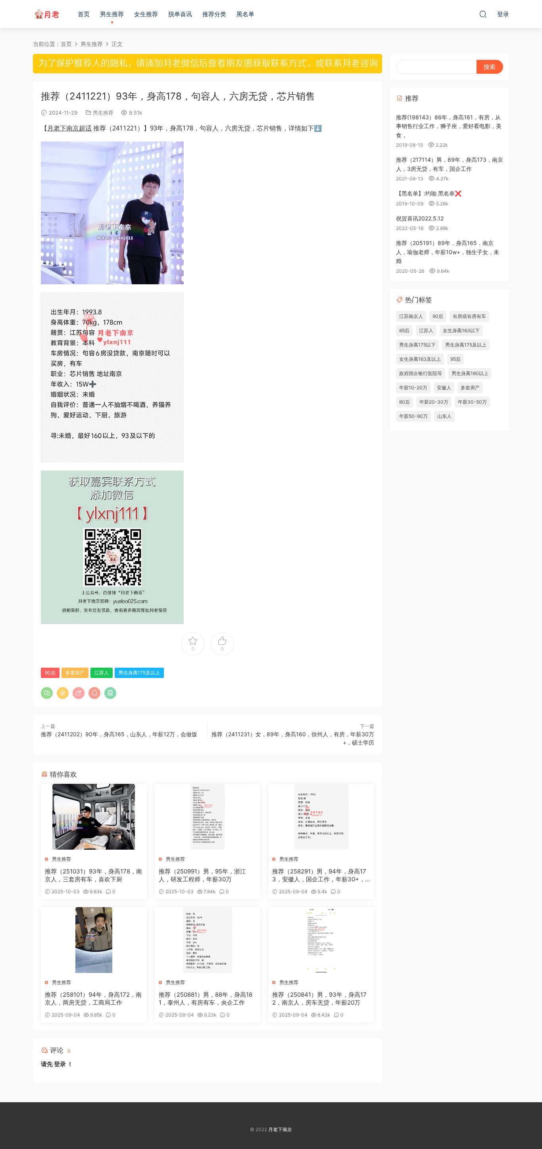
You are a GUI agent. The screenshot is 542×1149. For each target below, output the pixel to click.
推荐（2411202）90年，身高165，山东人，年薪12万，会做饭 (119, 734)
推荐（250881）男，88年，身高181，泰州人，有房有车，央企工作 (205, 998)
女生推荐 (146, 14)
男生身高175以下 (417, 345)
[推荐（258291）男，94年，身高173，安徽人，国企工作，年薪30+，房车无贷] (321, 817)
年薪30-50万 (472, 402)
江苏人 (101, 673)
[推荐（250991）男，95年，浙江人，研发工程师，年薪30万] (208, 817)
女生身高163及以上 (420, 359)
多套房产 (75, 673)
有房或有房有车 (469, 316)
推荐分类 (214, 14)
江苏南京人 (411, 316)
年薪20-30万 (433, 402)
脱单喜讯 (180, 14)
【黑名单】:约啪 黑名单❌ (428, 193)
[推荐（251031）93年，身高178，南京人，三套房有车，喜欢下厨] (94, 817)
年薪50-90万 (413, 416)
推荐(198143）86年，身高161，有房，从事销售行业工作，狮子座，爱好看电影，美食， (449, 126)
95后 (455, 359)
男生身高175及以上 (139, 673)
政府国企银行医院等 (420, 373)
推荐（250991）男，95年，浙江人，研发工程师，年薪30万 (202, 875)
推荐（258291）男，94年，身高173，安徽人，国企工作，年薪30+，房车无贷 (319, 875)
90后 (50, 673)
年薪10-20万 (413, 388)
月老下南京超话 (69, 128)
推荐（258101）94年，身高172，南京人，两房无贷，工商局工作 (93, 998)
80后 (404, 402)
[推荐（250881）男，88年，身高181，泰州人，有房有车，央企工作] (208, 940)
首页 (84, 14)
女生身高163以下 (461, 330)
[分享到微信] (47, 693)
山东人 (444, 416)
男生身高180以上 (470, 373)
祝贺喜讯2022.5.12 (420, 218)
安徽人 (444, 388)
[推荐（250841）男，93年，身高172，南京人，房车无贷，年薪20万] (321, 940)
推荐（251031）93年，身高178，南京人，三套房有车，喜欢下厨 (93, 875)
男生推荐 (112, 14)
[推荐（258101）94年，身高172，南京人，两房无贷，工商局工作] (94, 940)
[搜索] (483, 14)
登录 (60, 1064)
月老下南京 (47, 14)
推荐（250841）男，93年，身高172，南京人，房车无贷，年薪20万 (319, 998)
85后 (404, 330)
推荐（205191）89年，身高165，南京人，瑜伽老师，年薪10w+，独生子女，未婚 (447, 251)
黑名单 (245, 14)
